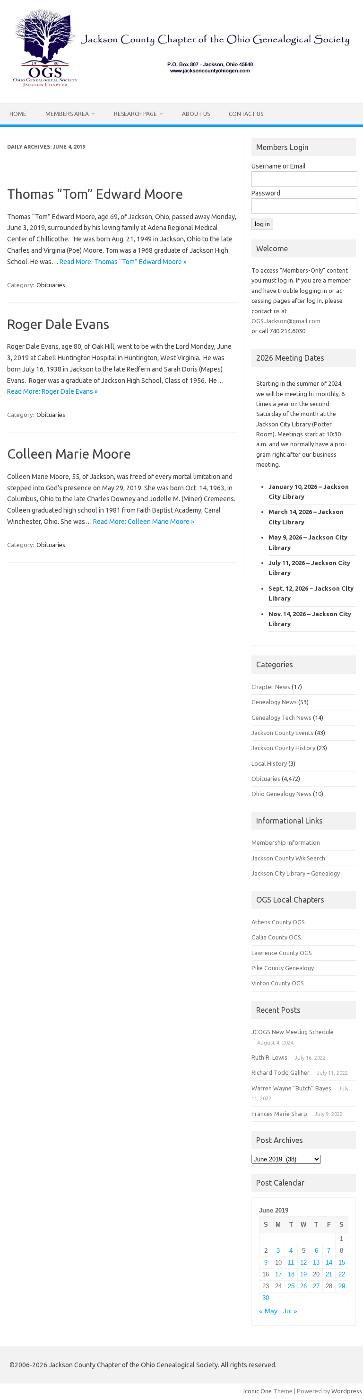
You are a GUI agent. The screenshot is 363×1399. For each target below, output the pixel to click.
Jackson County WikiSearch (288, 858)
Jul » (290, 1311)
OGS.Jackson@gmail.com (285, 321)
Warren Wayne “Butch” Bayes (291, 1088)
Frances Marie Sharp (279, 1113)
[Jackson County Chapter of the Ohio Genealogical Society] (181, 87)
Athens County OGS (278, 922)
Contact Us (246, 114)
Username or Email (278, 166)
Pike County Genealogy (282, 968)
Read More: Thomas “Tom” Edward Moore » (123, 262)
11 (291, 1262)
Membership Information (285, 842)
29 (341, 1286)
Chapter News (270, 686)
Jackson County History (283, 747)
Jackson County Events (282, 732)
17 (278, 1274)
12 (303, 1262)
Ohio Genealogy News (281, 793)
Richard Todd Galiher (280, 1072)
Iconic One (257, 1391)
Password (265, 193)
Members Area (67, 114)
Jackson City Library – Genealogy (295, 873)
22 (341, 1274)
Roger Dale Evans (58, 324)
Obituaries (50, 285)
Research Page (135, 114)
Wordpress (346, 1391)
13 (316, 1262)
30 (265, 1298)
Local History (269, 763)
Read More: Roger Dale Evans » (52, 391)
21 (329, 1274)
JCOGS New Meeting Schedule (292, 1031)
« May (268, 1311)
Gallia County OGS (276, 937)
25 (291, 1286)
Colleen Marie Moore (69, 453)
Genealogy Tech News (281, 717)
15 (341, 1262)
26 (303, 1286)
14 (329, 1262)
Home (17, 114)
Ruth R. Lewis (269, 1057)
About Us (196, 114)
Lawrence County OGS (281, 952)
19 (303, 1274)
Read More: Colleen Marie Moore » (143, 521)
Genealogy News (274, 702)
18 (291, 1274)
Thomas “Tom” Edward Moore (95, 193)
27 (316, 1286)
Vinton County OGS (277, 983)
